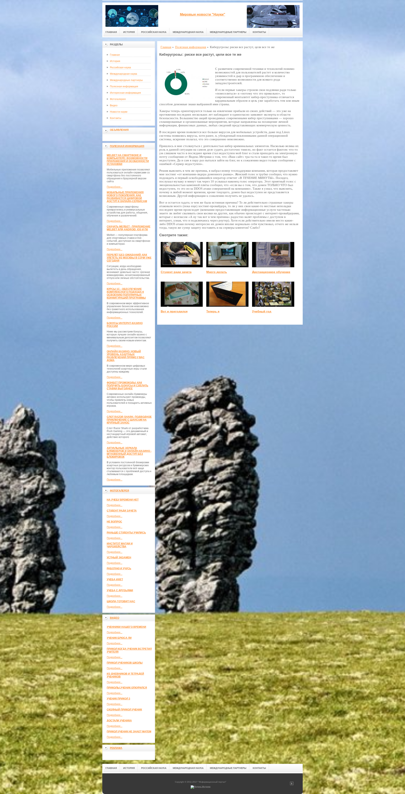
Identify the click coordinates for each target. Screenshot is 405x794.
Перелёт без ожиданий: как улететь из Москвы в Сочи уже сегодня (129, 257)
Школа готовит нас (121, 601)
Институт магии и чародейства (120, 545)
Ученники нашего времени (126, 626)
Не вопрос (114, 521)
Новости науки (118, 111)
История (129, 32)
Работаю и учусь (119, 568)
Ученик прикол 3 (118, 698)
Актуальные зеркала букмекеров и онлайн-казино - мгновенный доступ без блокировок (129, 452)
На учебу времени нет (123, 499)
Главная (111, 32)
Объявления (119, 129)
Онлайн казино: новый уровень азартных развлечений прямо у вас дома (125, 356)
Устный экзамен (119, 557)
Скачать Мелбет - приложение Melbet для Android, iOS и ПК (128, 228)
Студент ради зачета (122, 510)
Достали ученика (119, 720)
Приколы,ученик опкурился (127, 687)
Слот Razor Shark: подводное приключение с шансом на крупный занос (129, 419)
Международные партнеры (228, 32)
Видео (113, 105)
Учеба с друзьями (120, 590)
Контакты (259, 32)
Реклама (116, 748)
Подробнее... (114, 186)
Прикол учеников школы (125, 662)
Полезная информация (124, 86)
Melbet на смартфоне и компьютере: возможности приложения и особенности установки (128, 160)
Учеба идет (115, 579)
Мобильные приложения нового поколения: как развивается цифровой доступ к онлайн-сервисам (127, 197)
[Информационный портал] (131, 15)
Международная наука (188, 32)
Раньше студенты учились (126, 532)
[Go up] (291, 784)
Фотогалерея (118, 99)
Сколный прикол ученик (124, 709)
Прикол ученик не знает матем (129, 731)
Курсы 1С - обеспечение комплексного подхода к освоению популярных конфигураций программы (126, 293)
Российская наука (153, 32)
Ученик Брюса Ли (119, 637)
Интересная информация (125, 92)
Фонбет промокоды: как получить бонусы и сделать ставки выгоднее (127, 385)
